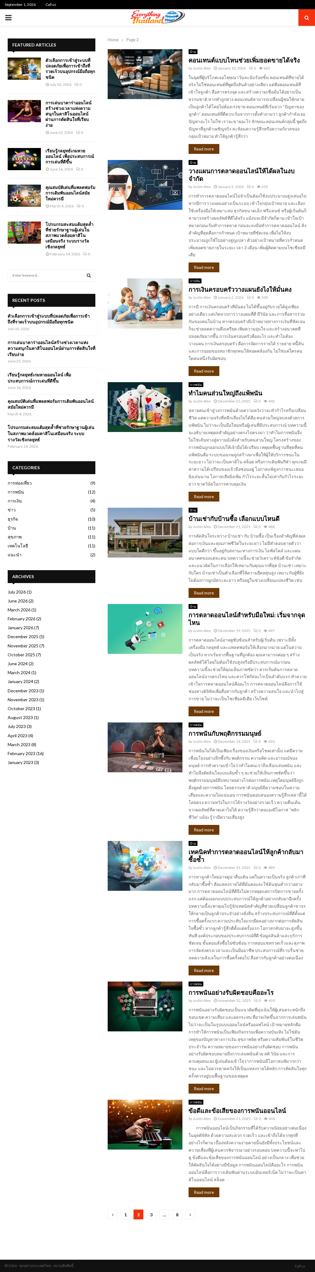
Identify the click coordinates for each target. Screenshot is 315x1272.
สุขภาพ (15, 536)
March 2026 (19, 609)
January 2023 (20, 762)
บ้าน (193, 52)
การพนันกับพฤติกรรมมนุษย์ (225, 733)
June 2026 (18, 600)
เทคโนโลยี (18, 545)
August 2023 (20, 717)
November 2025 (23, 645)
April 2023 (17, 735)
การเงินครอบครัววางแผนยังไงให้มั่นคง (240, 289)
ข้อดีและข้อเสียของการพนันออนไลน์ (237, 1110)
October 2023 (21, 708)
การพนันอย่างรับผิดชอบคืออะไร (231, 992)
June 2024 (18, 663)
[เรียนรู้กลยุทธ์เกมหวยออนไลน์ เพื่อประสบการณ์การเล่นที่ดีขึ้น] (24, 159)
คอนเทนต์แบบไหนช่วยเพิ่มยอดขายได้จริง (244, 60)
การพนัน (196, 384)
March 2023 (19, 744)
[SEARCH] (88, 275)
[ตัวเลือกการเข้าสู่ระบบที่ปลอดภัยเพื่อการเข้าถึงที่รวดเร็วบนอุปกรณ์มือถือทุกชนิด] (24, 69)
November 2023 (23, 699)
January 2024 (20, 681)
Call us (51, 4)
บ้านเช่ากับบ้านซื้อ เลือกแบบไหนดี (234, 518)
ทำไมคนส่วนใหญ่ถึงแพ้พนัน (225, 393)
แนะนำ (15, 554)
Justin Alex (202, 68)
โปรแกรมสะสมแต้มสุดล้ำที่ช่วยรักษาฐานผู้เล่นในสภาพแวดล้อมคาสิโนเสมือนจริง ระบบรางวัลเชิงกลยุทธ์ (70, 236)
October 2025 (21, 654)
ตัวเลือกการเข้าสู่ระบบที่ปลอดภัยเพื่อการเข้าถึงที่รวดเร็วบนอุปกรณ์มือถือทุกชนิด (70, 69)
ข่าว (12, 509)
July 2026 (17, 591)
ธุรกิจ (13, 519)
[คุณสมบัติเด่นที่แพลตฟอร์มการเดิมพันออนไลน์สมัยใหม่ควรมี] (24, 196)
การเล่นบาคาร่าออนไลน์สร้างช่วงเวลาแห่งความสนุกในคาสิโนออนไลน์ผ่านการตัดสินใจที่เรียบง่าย (69, 114)
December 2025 (23, 636)
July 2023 (17, 726)
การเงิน (195, 281)
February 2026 (21, 618)
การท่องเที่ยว (20, 483)
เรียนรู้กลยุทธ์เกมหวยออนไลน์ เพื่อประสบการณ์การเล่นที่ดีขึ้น (70, 156)
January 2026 (20, 627)
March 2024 (19, 672)
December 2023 (23, 690)
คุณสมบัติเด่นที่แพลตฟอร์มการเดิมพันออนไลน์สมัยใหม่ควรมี (70, 193)
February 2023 (21, 753)
